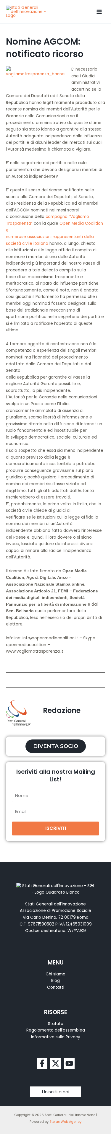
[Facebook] (42, 1063)
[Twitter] (55, 1063)
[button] (55, 1091)
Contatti (55, 987)
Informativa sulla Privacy (55, 1037)
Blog (55, 980)
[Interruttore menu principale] (99, 12)
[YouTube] (69, 1063)
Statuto (55, 1024)
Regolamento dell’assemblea (55, 1030)
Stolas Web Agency (65, 1122)
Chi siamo (55, 974)
